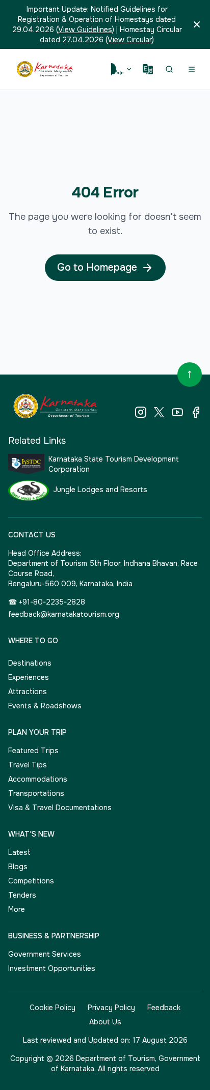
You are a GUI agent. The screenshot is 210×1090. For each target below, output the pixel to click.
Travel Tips (27, 764)
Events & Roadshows (45, 705)
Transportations (36, 793)
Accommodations (37, 779)
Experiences (28, 677)
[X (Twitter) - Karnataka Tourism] (159, 412)
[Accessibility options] (122, 69)
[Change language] (148, 69)
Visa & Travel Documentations (60, 807)
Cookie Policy (52, 1007)
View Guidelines (85, 29)
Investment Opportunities (51, 968)
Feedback (163, 1007)
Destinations (29, 663)
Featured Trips (33, 750)
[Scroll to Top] (189, 374)
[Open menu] (191, 69)
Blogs (18, 866)
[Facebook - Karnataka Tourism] (196, 412)
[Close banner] (197, 24)
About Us (105, 1021)
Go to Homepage (97, 267)
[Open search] (169, 69)
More (16, 909)
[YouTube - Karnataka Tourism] (177, 412)
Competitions (31, 880)
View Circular (130, 39)
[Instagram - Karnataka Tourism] (141, 412)
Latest (19, 852)
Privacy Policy (111, 1007)
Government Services (44, 954)
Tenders (22, 895)
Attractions (27, 691)
